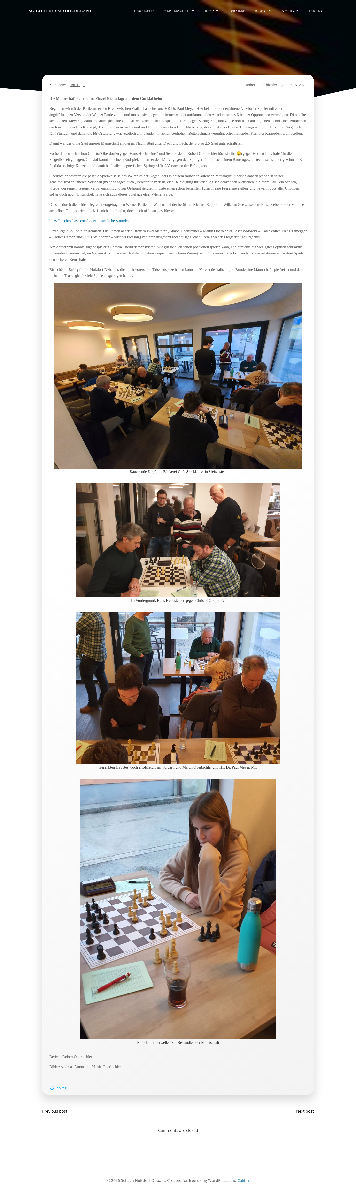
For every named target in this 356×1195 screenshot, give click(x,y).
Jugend (261, 11)
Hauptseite (144, 11)
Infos (210, 11)
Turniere (237, 11)
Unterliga (77, 84)
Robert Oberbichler (261, 84)
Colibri (243, 1180)
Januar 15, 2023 (294, 84)
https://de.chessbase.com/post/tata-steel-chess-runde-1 (90, 221)
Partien (315, 11)
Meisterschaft (177, 11)
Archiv (288, 11)
